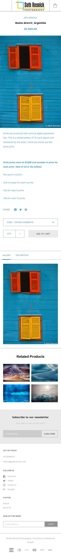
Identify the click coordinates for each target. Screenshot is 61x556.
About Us (7, 507)
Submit (51, 524)
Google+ (11, 489)
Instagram (12, 485)
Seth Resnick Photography (19, 538)
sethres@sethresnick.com (14, 461)
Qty (9, 233)
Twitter (11, 480)
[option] (30, 82)
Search (6, 503)
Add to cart (43, 233)
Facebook (12, 476)
